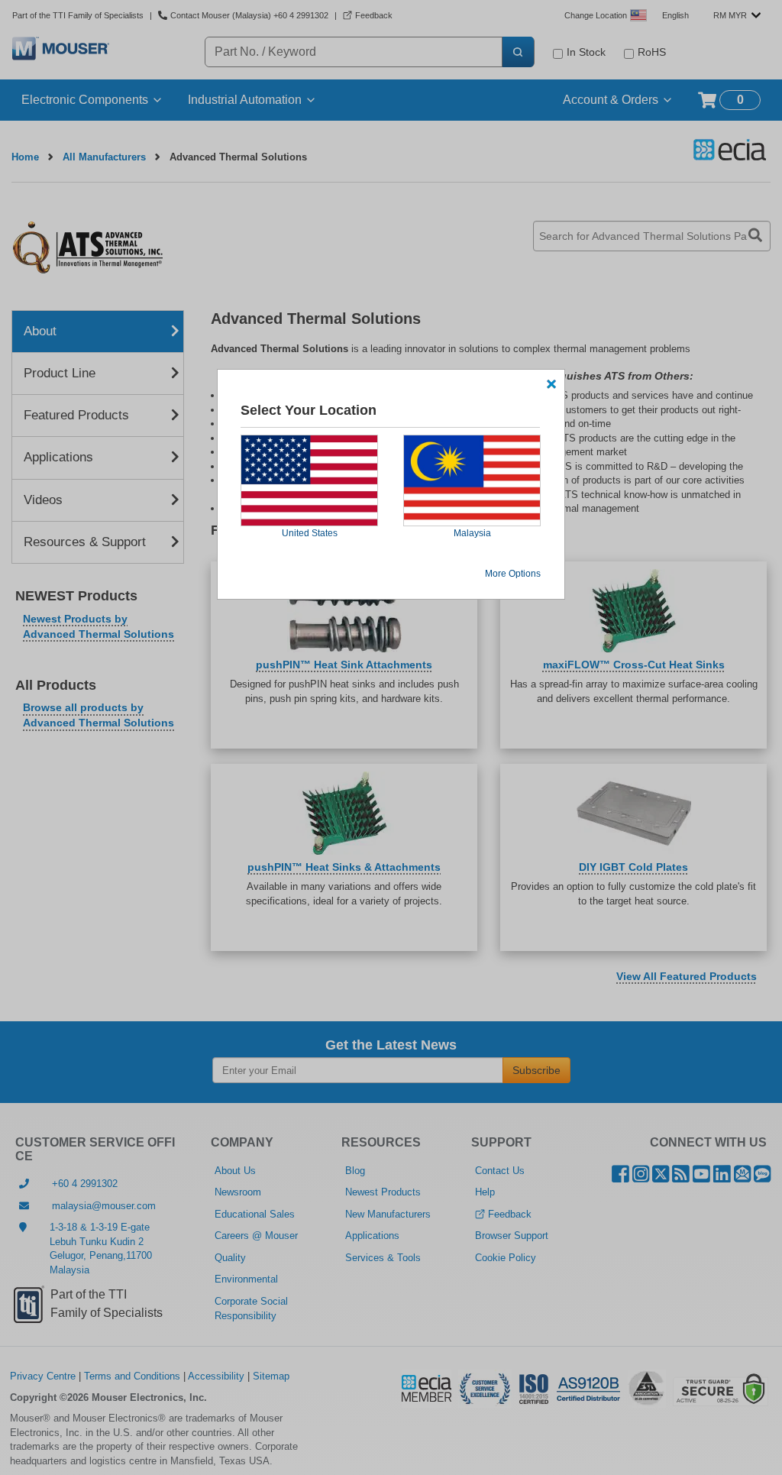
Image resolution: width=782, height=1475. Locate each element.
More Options (513, 573)
